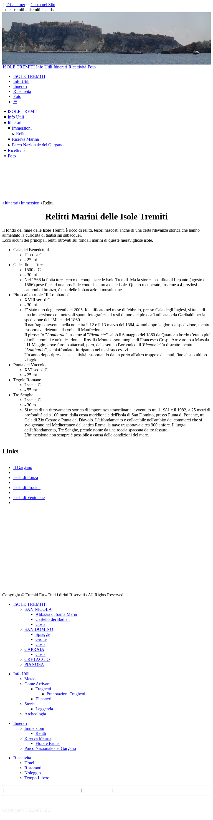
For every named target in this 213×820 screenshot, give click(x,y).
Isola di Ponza (25, 477)
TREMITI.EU (38, 810)
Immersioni (22, 128)
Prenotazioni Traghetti (66, 693)
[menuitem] (19, 67)
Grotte (41, 639)
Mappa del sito (97, 790)
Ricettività (77, 67)
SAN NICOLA (38, 609)
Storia (29, 704)
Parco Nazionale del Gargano (38, 144)
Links (11, 790)
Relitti (21, 133)
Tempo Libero (36, 777)
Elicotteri (43, 698)
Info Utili (44, 67)
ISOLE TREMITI (19, 67)
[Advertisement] (106, 553)
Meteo (30, 678)
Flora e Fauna (48, 743)
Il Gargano (22, 467)
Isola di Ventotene (29, 497)
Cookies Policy (65, 790)
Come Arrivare (37, 683)
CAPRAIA (34, 649)
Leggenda (44, 709)
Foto (92, 67)
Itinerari (60, 67)
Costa (40, 624)
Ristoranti (32, 767)
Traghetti (43, 688)
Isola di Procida (26, 487)
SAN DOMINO (38, 629)
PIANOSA (34, 664)
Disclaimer (15, 4)
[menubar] (49, 67)
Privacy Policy (34, 790)
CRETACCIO (37, 659)
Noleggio (32, 772)
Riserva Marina (25, 139)
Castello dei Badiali (53, 619)
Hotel (29, 762)
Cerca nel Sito (43, 4)
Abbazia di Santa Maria (56, 614)
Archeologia (35, 714)
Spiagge (43, 634)
